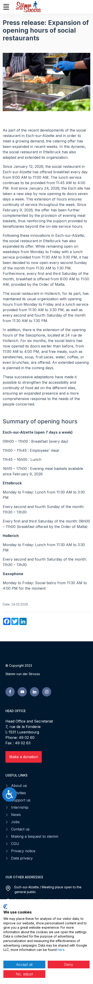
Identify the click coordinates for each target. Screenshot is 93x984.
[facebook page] (10, 691)
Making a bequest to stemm (34, 836)
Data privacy (22, 858)
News (16, 814)
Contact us (20, 829)
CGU (15, 843)
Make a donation (23, 756)
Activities (18, 793)
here (61, 950)
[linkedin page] (34, 691)
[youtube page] (22, 691)
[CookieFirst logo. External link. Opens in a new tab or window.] (5, 906)
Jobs (15, 822)
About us (19, 785)
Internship (19, 807)
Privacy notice (23, 851)
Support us (20, 800)
